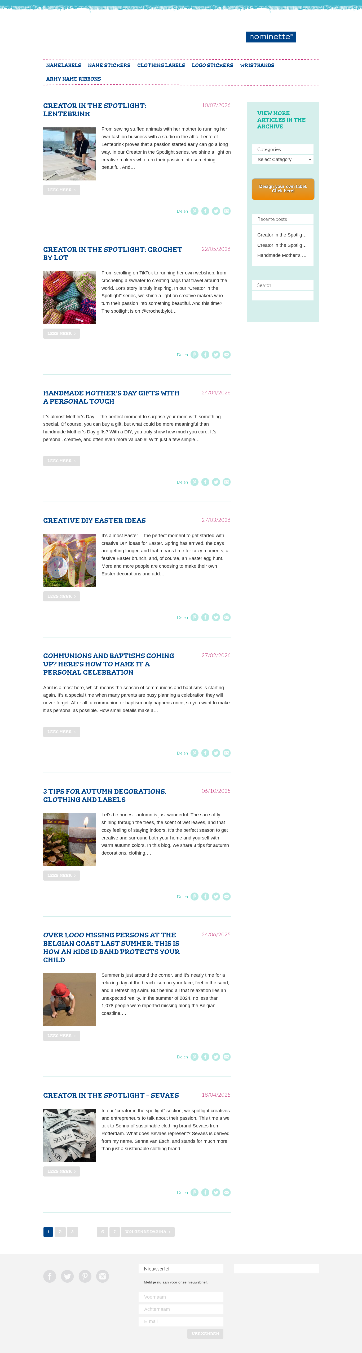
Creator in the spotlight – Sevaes (111, 1095)
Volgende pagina (145, 1231)
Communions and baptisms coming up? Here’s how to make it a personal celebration (108, 664)
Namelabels (63, 65)
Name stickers (109, 65)
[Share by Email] (227, 211)
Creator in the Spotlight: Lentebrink (94, 109)
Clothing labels (161, 65)
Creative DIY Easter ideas (94, 520)
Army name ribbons (73, 79)
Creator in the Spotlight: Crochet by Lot (112, 253)
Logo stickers (212, 65)
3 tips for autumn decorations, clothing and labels (104, 795)
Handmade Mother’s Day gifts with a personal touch (111, 397)
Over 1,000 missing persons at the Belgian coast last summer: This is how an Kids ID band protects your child (111, 947)
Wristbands (257, 65)
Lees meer (59, 189)
